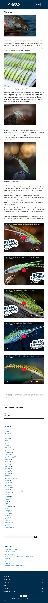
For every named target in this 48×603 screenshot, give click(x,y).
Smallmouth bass (9, 506)
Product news (8, 485)
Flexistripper (8, 452)
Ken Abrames (32, 395)
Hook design (8, 463)
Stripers (12, 397)
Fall (6, 450)
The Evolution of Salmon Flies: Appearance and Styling (18, 560)
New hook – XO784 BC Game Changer (14, 565)
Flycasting (7, 454)
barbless (7, 438)
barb (6, 436)
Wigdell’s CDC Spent (10, 554)
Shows (6, 503)
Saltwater (37, 394)
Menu (38, 4)
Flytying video (30, 394)
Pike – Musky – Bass (10, 478)
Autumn (7, 431)
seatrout (8, 397)
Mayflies (7, 473)
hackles (27, 395)
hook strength (8, 470)
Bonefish (7, 442)
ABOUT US (7, 576)
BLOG (5, 585)
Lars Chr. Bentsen (9, 394)
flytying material (22, 395)
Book (6, 443)
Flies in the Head (9, 561)
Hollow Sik (7, 558)
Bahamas (7, 433)
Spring (6, 508)
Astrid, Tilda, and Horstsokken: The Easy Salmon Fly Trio (19, 556)
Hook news (7, 466)
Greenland (7, 461)
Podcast (7, 480)
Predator (7, 484)
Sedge (6, 501)
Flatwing (13, 395)
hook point (7, 468)
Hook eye (7, 464)
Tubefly (7, 520)
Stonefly (7, 512)
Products (7, 579)
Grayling (7, 459)
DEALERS (6, 588)
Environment (8, 449)
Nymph (7, 475)
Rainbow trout (8, 487)
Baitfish (7, 435)
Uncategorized (8, 522)
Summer (7, 517)
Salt (34, 394)
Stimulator (7, 510)
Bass (10, 395)
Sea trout (42, 394)
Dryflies (7, 447)
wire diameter (8, 527)
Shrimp (7, 505)
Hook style (7, 471)
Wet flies (7, 524)
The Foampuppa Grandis (11, 549)
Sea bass (7, 498)
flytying (16, 395)
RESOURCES (7, 582)
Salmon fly (7, 492)
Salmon (7, 489)
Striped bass (8, 515)
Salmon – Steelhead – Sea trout (13, 491)
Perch (6, 477)
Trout (6, 518)
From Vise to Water (9, 563)
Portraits (7, 482)
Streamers (6, 395)
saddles (36, 395)
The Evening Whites (10, 551)
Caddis (6, 445)
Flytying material (23, 394)
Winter (6, 525)
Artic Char (7, 429)
